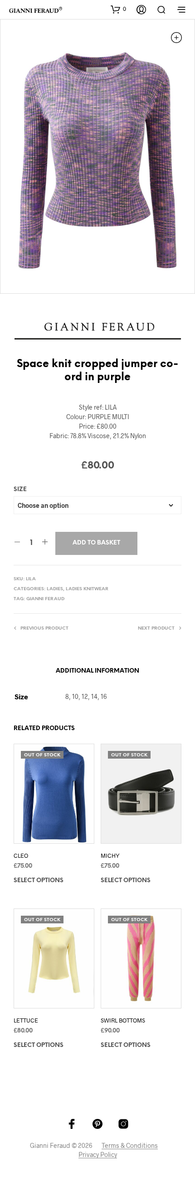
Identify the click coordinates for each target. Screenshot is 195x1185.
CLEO (21, 855)
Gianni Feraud (45, 599)
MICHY (110, 855)
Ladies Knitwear (87, 589)
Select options (38, 881)
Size (20, 489)
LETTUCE (26, 1020)
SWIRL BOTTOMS (123, 1020)
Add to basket (96, 543)
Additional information (97, 671)
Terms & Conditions (130, 1145)
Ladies (55, 589)
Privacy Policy (97, 1154)
